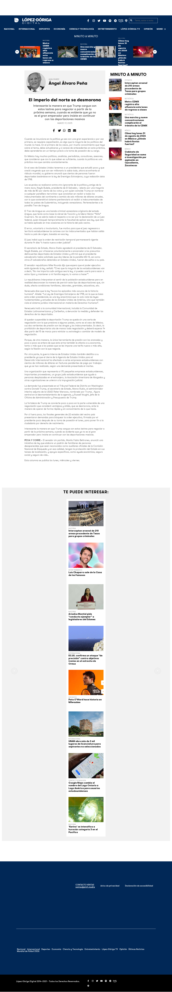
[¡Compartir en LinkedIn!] (69, 130)
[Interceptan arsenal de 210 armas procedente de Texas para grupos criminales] (86, 513)
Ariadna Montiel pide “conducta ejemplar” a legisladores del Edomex (81, 617)
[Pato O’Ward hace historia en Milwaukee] (86, 682)
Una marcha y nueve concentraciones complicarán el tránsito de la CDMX (89, 53)
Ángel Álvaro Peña (68, 83)
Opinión (148, 29)
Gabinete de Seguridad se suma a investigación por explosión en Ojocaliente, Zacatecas (135, 159)
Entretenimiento (107, 29)
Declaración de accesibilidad (139, 886)
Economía (59, 29)
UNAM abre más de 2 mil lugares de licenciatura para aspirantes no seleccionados (84, 744)
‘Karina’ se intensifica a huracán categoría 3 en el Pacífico (83, 829)
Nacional (9, 29)
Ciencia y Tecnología (81, 29)
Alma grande (54, 79)
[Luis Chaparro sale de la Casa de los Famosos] (86, 555)
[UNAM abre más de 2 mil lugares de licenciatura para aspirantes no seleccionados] (86, 724)
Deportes (44, 29)
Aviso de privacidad (109, 886)
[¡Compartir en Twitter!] (59, 130)
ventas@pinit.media (85, 887)
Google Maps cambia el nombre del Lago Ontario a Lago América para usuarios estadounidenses (84, 787)
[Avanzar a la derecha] (165, 29)
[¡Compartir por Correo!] (74, 130)
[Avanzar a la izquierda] (17, 52)
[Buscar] (168, 28)
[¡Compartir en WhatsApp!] (64, 130)
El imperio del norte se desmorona (65, 99)
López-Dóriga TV (130, 29)
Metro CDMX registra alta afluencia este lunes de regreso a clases (48, 53)
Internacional (27, 29)
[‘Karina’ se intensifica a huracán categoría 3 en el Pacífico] (86, 809)
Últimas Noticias (136, 949)
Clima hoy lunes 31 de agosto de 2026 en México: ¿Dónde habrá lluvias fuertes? (123, 53)
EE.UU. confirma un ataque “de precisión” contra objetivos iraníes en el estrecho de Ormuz (85, 659)
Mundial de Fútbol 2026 (28, 951)
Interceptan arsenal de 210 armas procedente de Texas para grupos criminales (136, 88)
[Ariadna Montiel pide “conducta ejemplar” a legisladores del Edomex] (86, 596)
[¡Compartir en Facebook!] (54, 130)
